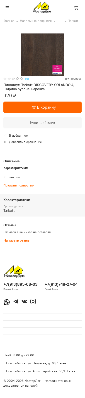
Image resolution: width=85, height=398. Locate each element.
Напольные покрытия (36, 21)
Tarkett (73, 21)
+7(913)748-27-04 (61, 284)
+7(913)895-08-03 (20, 284)
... (60, 21)
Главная (8, 21)
